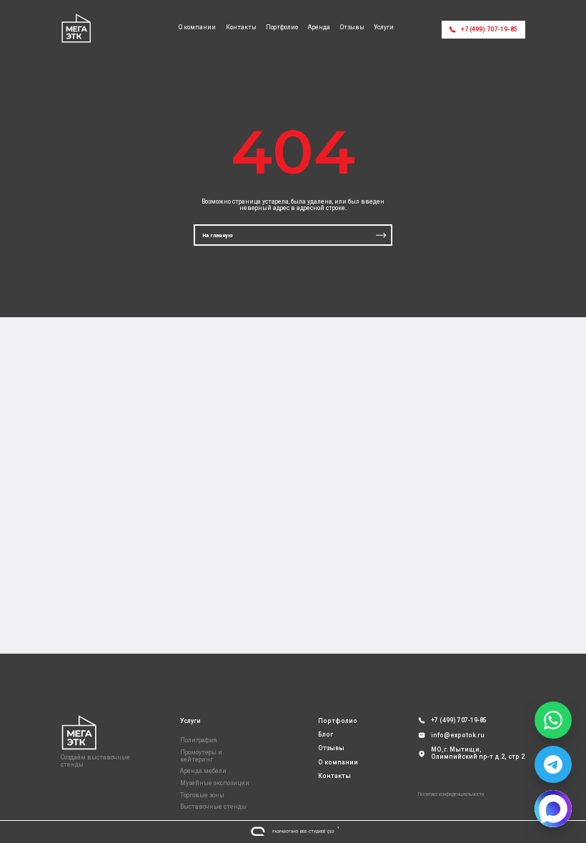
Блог (325, 734)
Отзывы (352, 27)
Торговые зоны (202, 795)
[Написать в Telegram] (553, 764)
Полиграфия (198, 740)
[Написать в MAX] (553, 808)
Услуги (384, 27)
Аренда (319, 27)
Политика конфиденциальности (451, 794)
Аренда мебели (203, 770)
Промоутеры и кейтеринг (201, 756)
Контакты (241, 27)
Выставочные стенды (213, 806)
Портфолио (282, 27)
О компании (197, 27)
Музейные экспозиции (214, 783)
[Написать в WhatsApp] (553, 720)
